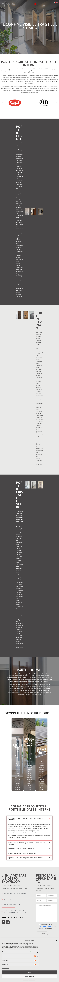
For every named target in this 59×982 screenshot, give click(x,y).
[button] (56, 940)
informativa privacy (45, 926)
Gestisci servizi (5, 968)
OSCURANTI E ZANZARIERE (29, 742)
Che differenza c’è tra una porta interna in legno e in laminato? (25, 819)
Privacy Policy (32, 980)
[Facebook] (3, 922)
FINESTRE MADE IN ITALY (17, 748)
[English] (57, 2)
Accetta (29, 972)
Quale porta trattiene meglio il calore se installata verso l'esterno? (27, 843)
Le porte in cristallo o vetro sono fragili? (21, 849)
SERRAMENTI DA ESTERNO (41, 752)
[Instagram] (8, 922)
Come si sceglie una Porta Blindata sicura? (22, 853)
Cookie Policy (26, 980)
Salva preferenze (29, 976)
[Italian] (55, 2)
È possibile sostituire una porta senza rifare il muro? (25, 858)
